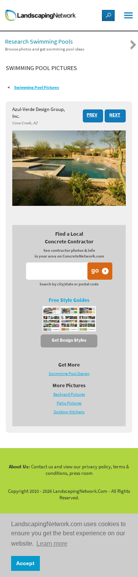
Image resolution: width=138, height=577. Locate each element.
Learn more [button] (51, 543)
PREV (92, 115)
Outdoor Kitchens (69, 412)
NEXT (114, 115)
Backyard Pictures (69, 394)
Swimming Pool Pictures (36, 87)
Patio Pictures (69, 403)
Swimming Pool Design (69, 374)
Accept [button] (25, 563)
